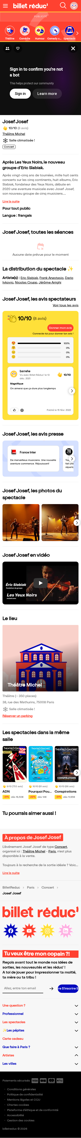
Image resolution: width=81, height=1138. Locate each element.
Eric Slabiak (29, 278)
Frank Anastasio (51, 278)
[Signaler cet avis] (22, 410)
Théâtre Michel (13, 134)
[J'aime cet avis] (14, 410)
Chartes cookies (18, 1105)
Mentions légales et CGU (23, 1099)
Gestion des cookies (20, 1120)
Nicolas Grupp (26, 283)
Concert (61, 847)
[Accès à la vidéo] (73, 48)
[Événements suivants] (77, 772)
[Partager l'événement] (7, 48)
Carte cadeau (12, 1039)
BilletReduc (11, 887)
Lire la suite (11, 202)
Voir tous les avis (66, 305)
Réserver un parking (17, 716)
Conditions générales (21, 1089)
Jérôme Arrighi (50, 283)
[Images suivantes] (77, 522)
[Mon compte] (74, 5)
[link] (9, 33)
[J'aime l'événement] (18, 48)
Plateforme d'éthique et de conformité (32, 1110)
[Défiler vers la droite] (77, 33)
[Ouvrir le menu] (7, 5)
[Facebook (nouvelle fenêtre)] (10, 931)
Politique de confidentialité (25, 1094)
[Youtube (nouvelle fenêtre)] (29, 931)
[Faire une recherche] (63, 5)
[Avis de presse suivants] (72, 458)
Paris (52, 851)
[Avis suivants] (72, 391)
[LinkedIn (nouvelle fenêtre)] (65, 931)
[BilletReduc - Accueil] (30, 5)
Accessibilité (15, 1115)
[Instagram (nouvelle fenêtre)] (47, 931)
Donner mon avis (60, 328)
